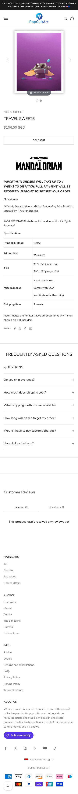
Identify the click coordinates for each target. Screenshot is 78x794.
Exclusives (10, 576)
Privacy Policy (12, 677)
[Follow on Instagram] (25, 748)
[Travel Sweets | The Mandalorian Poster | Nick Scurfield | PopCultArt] (37, 101)
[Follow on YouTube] (45, 748)
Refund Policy (12, 684)
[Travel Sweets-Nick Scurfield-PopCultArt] (41, 101)
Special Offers (12, 583)
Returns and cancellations (19, 665)
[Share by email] (30, 328)
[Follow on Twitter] (15, 748)
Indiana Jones (12, 633)
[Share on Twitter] (20, 328)
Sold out (39, 140)
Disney (8, 614)
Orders (8, 659)
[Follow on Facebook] (6, 748)
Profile (8, 652)
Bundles (8, 570)
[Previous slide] (7, 60)
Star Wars (10, 602)
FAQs (7, 671)
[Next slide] (70, 60)
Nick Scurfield (13, 112)
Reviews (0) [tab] (21, 507)
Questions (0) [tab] (57, 507)
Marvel (8, 608)
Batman (8, 627)
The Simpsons (12, 621)
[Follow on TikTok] (55, 748)
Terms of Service (13, 690)
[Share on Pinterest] (25, 328)
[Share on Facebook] (14, 328)
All (5, 564)
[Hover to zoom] (39, 61)
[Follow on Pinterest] (35, 748)
